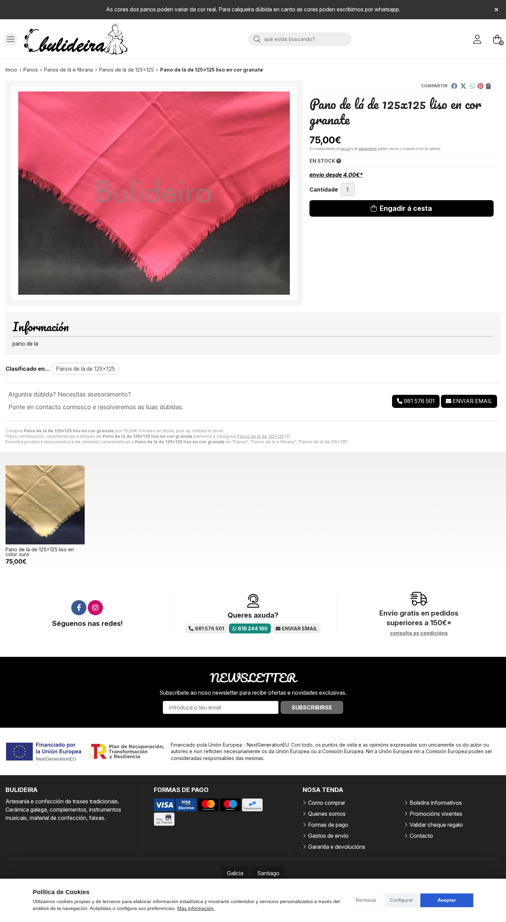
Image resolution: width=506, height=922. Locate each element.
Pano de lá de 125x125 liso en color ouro (40, 551)
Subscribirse (312, 707)
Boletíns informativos (436, 802)
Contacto (421, 835)
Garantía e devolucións (336, 846)
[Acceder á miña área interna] (477, 39)
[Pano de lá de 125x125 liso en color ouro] (45, 504)
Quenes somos (327, 813)
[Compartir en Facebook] (454, 86)
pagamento (368, 149)
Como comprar (326, 802)
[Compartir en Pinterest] (480, 86)
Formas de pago (328, 824)
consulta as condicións (419, 633)
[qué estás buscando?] (299, 38)
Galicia (235, 873)
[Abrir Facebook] (79, 608)
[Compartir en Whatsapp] (472, 86)
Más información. (196, 908)
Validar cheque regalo (436, 824)
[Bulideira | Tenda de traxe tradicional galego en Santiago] (75, 39)
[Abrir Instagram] (95, 608)
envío (345, 149)
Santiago (268, 873)
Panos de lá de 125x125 (260, 436)
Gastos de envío (328, 835)
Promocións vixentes (436, 813)
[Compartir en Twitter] (463, 86)
